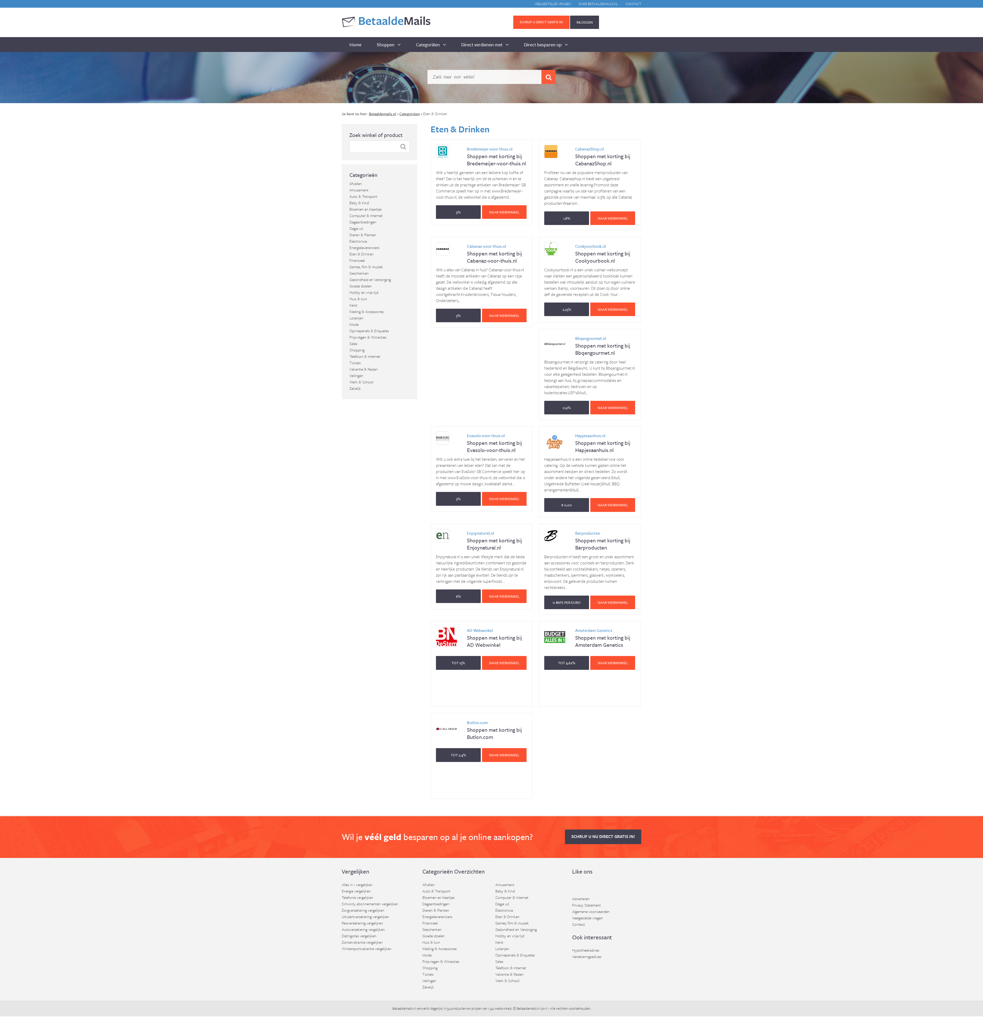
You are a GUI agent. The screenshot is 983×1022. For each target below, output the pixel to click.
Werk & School (361, 382)
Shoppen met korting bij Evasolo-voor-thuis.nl (494, 443)
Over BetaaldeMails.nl (598, 3)
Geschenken (359, 273)
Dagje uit (356, 228)
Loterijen (356, 318)
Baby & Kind (359, 203)
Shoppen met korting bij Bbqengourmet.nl (602, 346)
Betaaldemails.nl (404, 1008)
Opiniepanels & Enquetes (369, 331)
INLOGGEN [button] (584, 22)
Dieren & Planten (362, 235)
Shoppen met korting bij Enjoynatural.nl (494, 540)
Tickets (355, 362)
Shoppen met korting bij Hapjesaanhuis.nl (602, 443)
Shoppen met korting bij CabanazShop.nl (602, 156)
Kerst (353, 305)
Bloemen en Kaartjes (365, 209)
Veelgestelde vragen (553, 3)
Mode (354, 324)
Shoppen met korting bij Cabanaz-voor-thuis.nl (494, 253)
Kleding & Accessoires (366, 311)
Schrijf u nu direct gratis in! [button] (603, 836)
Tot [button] (458, 662)
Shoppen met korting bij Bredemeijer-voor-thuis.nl (496, 156)
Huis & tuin (358, 299)
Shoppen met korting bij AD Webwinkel (494, 638)
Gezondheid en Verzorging (370, 279)
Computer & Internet (365, 215)
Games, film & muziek (366, 267)
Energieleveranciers (364, 247)
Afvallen (355, 183)
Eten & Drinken (361, 254)
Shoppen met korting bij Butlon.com (494, 730)
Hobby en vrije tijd (363, 292)
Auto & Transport (363, 196)
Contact (633, 3)
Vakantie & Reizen (363, 369)
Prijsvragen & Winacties (367, 337)
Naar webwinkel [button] (504, 212)
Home (355, 44)
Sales (353, 343)
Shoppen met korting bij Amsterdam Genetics (602, 638)
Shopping (357, 350)
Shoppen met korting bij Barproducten (602, 540)
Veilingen (356, 375)
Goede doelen (360, 286)
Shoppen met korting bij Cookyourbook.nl (602, 253)
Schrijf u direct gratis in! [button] (541, 22)
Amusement (358, 190)
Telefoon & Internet (364, 356)
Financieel (357, 260)
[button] (458, 212)
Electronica (358, 241)
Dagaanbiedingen (362, 222)
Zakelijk (355, 388)
